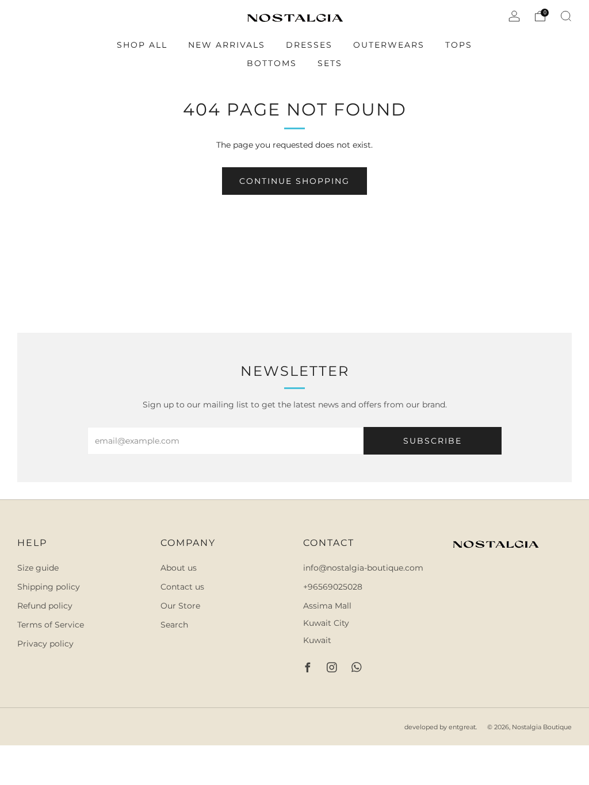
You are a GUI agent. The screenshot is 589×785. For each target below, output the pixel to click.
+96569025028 (332, 587)
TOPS (458, 45)
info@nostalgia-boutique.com (363, 568)
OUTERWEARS (388, 45)
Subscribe (432, 441)
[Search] (566, 16)
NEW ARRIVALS (226, 45)
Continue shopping (294, 181)
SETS (330, 63)
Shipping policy (48, 587)
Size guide (38, 568)
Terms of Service (50, 624)
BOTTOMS (272, 63)
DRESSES (309, 45)
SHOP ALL (142, 45)
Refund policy (44, 606)
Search (174, 624)
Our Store (180, 606)
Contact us (182, 587)
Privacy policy (45, 643)
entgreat (462, 727)
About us (178, 568)
